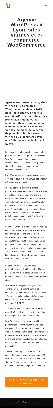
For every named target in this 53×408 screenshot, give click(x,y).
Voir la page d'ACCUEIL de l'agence (26, 382)
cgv (34, 402)
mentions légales (22, 402)
